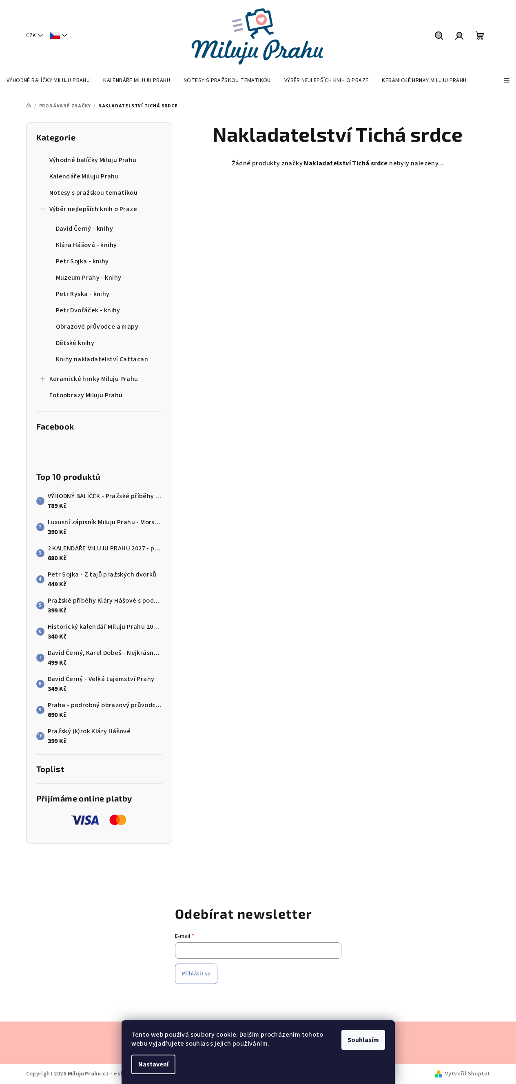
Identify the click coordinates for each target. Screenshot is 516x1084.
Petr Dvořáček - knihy (88, 310)
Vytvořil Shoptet (467, 1074)
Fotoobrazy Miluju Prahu (86, 395)
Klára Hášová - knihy (86, 244)
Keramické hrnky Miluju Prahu (93, 378)
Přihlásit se (196, 974)
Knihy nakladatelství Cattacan (102, 359)
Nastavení (153, 1064)
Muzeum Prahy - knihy (89, 277)
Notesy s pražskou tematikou (93, 192)
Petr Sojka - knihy (82, 261)
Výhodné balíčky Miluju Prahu (93, 160)
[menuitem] (48, 80)
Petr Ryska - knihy (83, 293)
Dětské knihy (75, 342)
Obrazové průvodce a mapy (97, 326)
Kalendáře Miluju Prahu (84, 176)
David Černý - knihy (84, 228)
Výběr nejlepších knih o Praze (93, 209)
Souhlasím (363, 1039)
